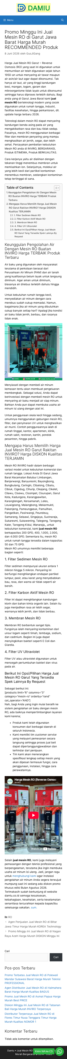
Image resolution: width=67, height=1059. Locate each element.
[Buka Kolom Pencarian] (62, 20)
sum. (34, 907)
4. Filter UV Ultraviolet (25, 226)
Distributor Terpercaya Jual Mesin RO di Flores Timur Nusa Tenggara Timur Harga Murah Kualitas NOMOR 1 (31, 1017)
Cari (7, 951)
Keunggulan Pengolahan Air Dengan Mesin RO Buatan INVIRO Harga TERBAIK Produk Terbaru (32, 196)
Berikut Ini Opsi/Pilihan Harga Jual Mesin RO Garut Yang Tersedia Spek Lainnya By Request (35, 233)
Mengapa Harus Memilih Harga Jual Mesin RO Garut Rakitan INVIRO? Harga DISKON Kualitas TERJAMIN (33, 207)
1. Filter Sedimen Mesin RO (27, 215)
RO (10, 917)
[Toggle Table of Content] (55, 188)
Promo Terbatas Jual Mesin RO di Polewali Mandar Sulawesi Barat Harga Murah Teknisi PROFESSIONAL (32, 979)
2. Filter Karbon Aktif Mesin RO (29, 219)
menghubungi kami (24, 875)
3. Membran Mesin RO (25, 222)
